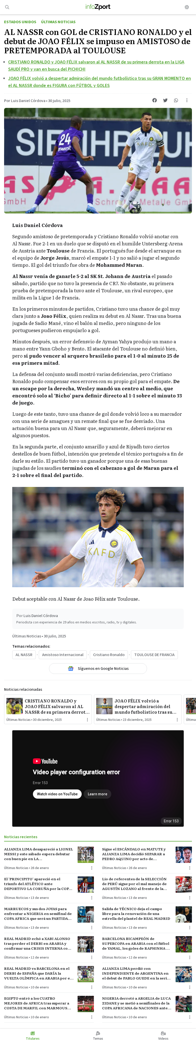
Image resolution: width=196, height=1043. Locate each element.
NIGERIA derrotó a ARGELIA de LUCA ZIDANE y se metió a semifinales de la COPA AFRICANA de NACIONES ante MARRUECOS (136, 1003)
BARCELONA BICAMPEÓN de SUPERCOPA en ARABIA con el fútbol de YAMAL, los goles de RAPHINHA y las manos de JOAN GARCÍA (135, 943)
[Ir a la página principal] (98, 7)
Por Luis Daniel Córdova (24, 101)
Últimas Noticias (58, 22)
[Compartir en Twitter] (165, 100)
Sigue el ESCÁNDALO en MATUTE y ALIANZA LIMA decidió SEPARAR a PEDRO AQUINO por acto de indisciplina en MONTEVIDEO (134, 854)
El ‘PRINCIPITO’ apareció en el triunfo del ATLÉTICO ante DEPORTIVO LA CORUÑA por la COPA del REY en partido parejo (37, 883)
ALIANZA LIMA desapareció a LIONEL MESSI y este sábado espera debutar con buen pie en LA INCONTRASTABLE (38, 854)
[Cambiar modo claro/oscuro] (187, 7)
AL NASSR (24, 655)
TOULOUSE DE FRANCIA (154, 655)
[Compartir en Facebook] (155, 100)
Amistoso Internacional (62, 655)
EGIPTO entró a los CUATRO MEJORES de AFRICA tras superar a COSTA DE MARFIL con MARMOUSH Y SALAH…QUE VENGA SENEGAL (37, 1003)
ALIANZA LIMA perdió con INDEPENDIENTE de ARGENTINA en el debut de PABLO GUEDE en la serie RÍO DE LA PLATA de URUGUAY (135, 973)
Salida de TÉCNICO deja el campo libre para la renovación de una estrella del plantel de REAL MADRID (136, 913)
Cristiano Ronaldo (109, 655)
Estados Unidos (20, 22)
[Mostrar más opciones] (187, 100)
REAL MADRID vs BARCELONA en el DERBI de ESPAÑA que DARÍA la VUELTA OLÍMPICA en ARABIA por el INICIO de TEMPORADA (37, 973)
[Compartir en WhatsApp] (176, 100)
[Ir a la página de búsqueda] (7, 7)
